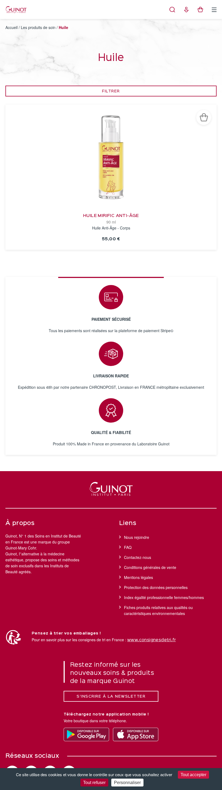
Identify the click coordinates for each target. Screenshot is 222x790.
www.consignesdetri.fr (151, 640)
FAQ (128, 547)
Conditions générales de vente (150, 567)
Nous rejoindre (136, 537)
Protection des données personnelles (156, 587)
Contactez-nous (137, 557)
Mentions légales (138, 577)
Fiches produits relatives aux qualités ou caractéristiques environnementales (158, 610)
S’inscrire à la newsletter (111, 696)
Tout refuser (94, 782)
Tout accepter (193, 774)
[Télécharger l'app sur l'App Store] (135, 734)
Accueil (11, 27)
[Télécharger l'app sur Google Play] (86, 734)
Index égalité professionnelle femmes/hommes (164, 597)
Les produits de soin (38, 27)
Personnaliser (127, 782)
